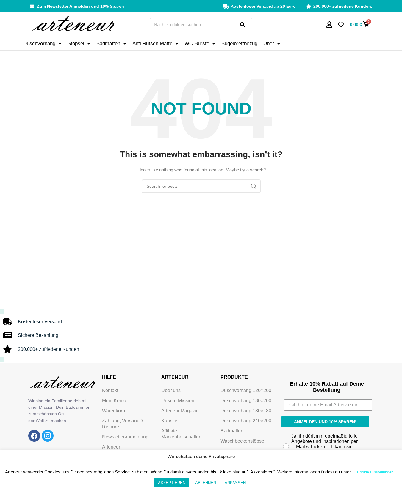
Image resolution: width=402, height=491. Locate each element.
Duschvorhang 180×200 (245, 400)
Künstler (170, 420)
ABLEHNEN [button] (205, 483)
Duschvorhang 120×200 (245, 390)
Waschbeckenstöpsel (242, 440)
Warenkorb (113, 410)
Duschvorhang (39, 43)
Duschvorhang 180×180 (245, 410)
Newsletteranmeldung (125, 436)
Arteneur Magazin (180, 410)
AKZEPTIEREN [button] (171, 483)
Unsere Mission (177, 400)
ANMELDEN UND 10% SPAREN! (325, 421)
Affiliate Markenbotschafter (180, 433)
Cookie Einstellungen (375, 472)
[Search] (246, 24)
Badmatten (108, 43)
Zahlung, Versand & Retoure (123, 423)
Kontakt (110, 390)
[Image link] (34, 435)
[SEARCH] (254, 186)
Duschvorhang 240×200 (245, 420)
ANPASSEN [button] (235, 483)
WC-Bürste (196, 43)
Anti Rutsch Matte (152, 43)
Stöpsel (76, 43)
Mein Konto (114, 400)
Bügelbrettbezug (239, 43)
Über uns (171, 390)
